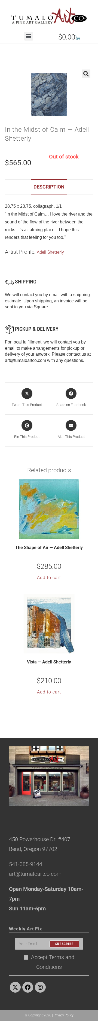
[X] (15, 987)
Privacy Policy (64, 1015)
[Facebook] (27, 987)
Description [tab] (49, 187)
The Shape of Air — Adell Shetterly (49, 547)
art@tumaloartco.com (25, 360)
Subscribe (64, 944)
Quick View (52, 534)
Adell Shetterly (50, 252)
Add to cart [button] (49, 577)
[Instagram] (40, 987)
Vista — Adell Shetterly (49, 662)
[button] (28, 36)
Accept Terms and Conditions (52, 962)
